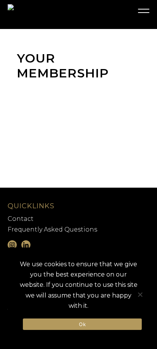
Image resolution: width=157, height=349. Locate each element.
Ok (82, 324)
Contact (21, 218)
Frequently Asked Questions (52, 229)
